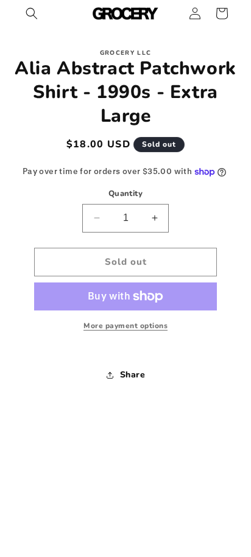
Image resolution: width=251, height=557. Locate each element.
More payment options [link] (125, 326)
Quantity (125, 193)
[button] (31, 13)
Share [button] (133, 374)
